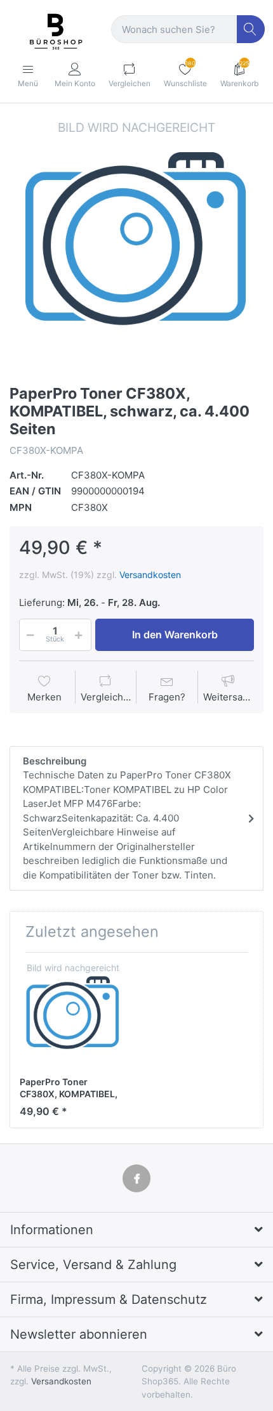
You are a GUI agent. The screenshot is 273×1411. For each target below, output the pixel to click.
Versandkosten (150, 574)
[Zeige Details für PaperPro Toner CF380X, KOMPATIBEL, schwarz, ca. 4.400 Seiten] (73, 1015)
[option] (136, 245)
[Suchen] (251, 29)
